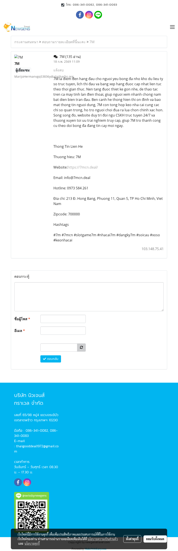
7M (91, 41)
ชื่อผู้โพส (22, 318)
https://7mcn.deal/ (83, 167)
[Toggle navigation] (172, 27)
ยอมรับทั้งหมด (155, 539)
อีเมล (19, 330)
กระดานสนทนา (26, 41)
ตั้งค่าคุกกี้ (132, 539)
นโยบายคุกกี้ (32, 543)
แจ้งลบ (58, 70)
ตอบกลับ (52, 359)
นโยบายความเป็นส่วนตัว (103, 539)
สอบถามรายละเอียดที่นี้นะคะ (64, 41)
